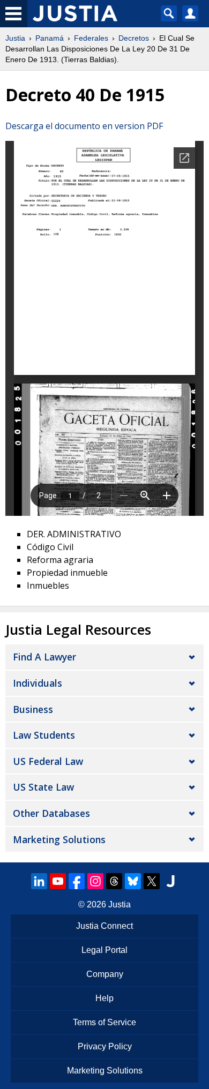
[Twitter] (152, 881)
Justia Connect (104, 925)
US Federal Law (48, 761)
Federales (91, 38)
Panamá (49, 38)
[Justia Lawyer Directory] (170, 881)
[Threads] (114, 881)
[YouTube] (58, 881)
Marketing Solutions (59, 839)
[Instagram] (95, 881)
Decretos (133, 38)
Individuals (37, 683)
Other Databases (51, 813)
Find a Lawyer (44, 656)
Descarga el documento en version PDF (84, 126)
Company (104, 974)
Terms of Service (104, 1022)
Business (33, 709)
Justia (15, 38)
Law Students (44, 734)
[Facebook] (77, 881)
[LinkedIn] (39, 881)
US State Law (43, 786)
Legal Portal (104, 950)
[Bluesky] (133, 881)
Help (104, 998)
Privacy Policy (105, 1046)
